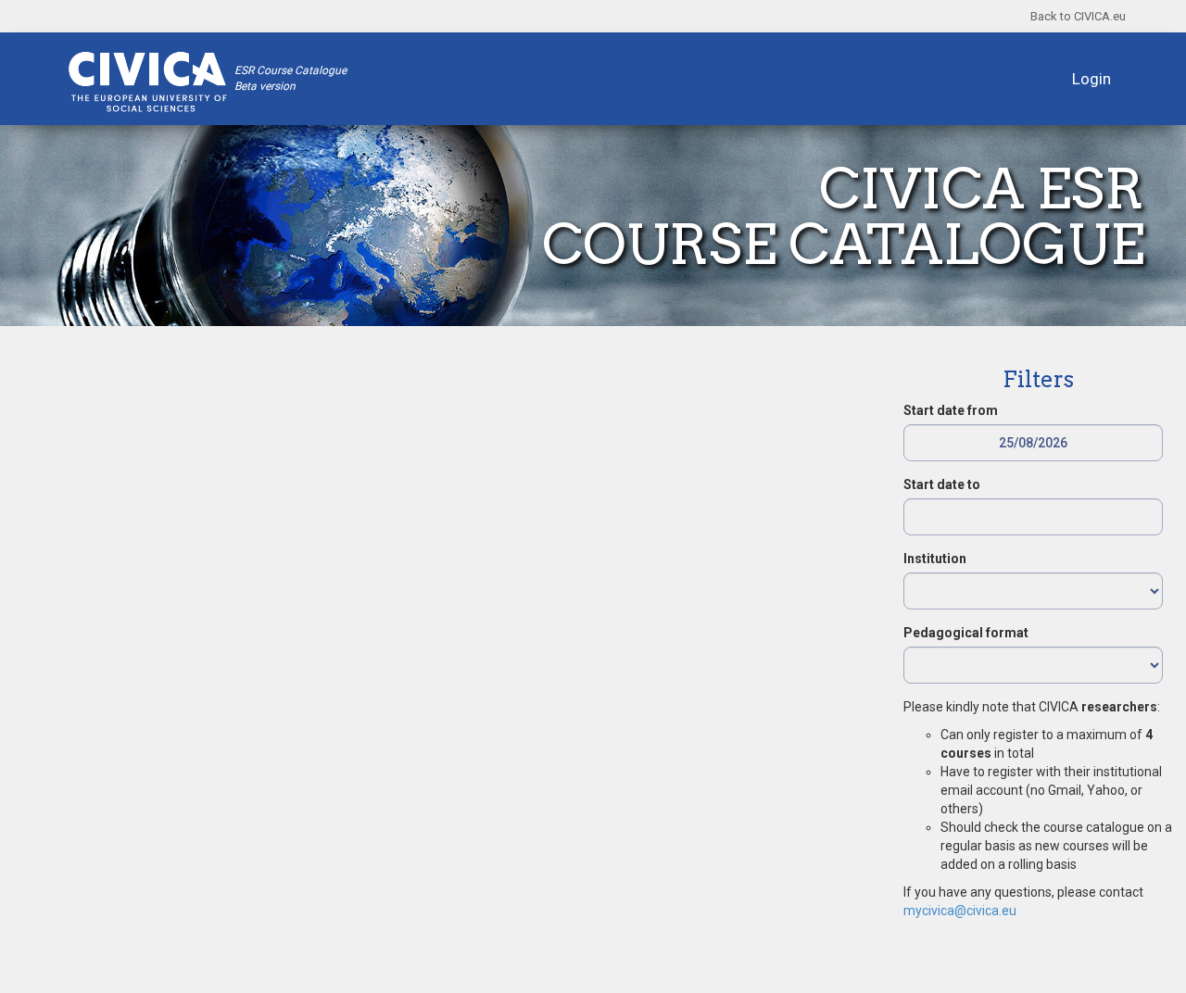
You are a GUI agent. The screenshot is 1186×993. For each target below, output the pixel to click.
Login (1091, 78)
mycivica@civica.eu (959, 910)
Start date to (941, 484)
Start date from (950, 410)
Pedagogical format (965, 632)
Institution (934, 558)
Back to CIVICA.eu (1078, 16)
